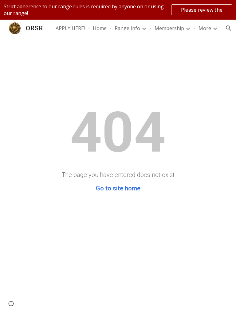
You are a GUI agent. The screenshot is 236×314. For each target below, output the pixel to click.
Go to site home (118, 188)
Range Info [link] (127, 28)
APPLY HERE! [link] (70, 28)
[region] (118, 10)
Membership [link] (169, 28)
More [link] (205, 28)
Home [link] (100, 28)
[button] (228, 28)
